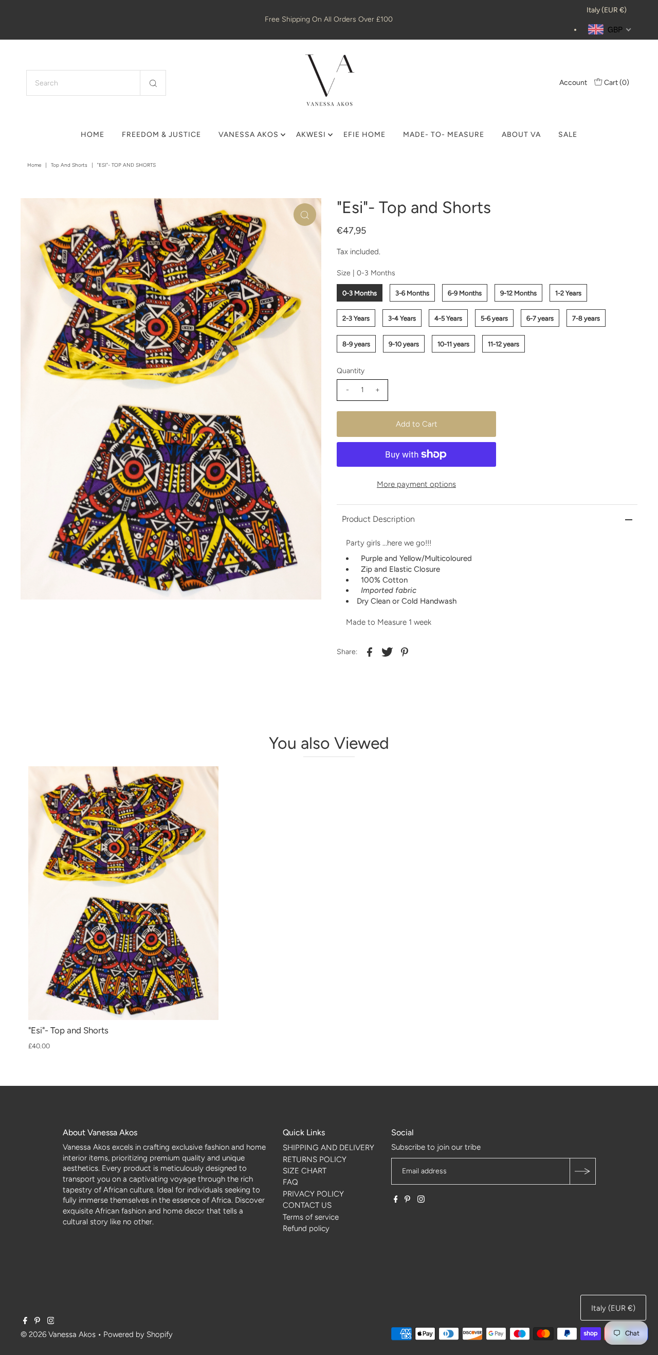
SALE (567, 134)
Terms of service (311, 1217)
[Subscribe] (582, 1171)
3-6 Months (412, 293)
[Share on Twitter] (387, 651)
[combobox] (96, 83)
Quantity (350, 370)
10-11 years (453, 344)
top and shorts (69, 165)
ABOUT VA (521, 134)
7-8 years (586, 318)
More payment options (416, 484)
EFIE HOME (364, 134)
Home (34, 165)
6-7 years (540, 318)
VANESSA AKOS (248, 134)
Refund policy (306, 1228)
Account (573, 82)
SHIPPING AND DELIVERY (328, 1147)
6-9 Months (465, 293)
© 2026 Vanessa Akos (58, 1334)
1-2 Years (568, 293)
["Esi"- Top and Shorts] (123, 893)
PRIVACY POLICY (313, 1194)
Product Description (378, 519)
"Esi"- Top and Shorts (68, 1030)
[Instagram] (421, 1200)
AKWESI (311, 134)
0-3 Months (359, 293)
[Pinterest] (407, 1200)
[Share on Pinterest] (404, 651)
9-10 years (404, 344)
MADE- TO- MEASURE (443, 134)
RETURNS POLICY (314, 1159)
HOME (92, 134)
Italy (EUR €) (607, 10)
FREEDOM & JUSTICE (161, 134)
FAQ (290, 1182)
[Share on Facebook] (369, 651)
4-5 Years (448, 318)
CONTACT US (307, 1205)
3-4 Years (402, 318)
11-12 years (503, 344)
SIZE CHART (304, 1170)
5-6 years (494, 318)
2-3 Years (356, 318)
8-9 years (356, 344)
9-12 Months (518, 293)
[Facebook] (396, 1200)
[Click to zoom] (305, 214)
